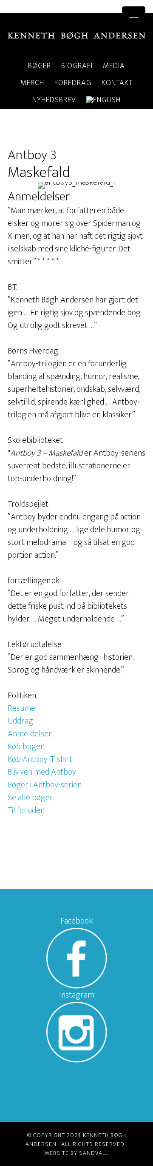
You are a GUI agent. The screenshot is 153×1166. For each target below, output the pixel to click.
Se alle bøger (30, 797)
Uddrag (20, 721)
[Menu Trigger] (133, 18)
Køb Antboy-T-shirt (40, 759)
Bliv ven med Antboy (42, 772)
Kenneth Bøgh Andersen (76, 35)
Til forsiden (26, 810)
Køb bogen (26, 746)
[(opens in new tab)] (76, 986)
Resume (21, 708)
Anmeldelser (30, 734)
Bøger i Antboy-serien (45, 785)
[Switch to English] (103, 100)
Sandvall (93, 1153)
